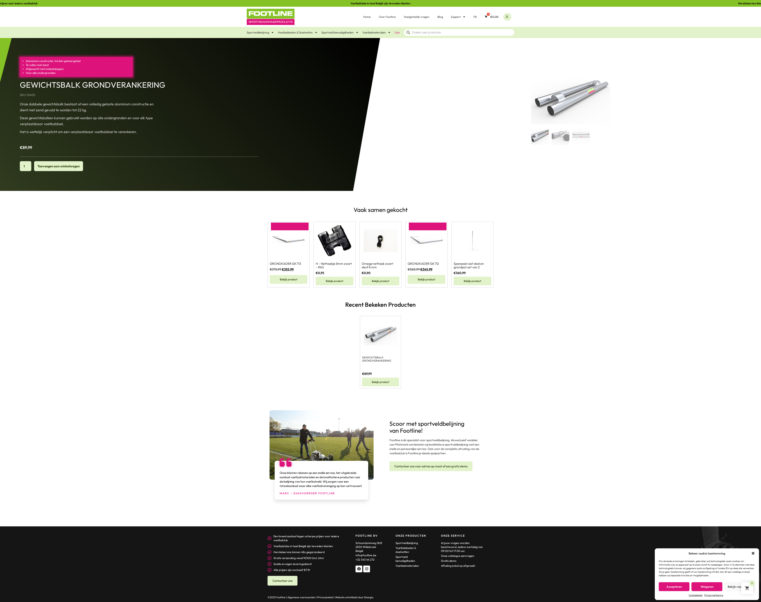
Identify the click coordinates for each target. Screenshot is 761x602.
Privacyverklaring (713, 595)
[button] (753, 553)
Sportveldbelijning (258, 32)
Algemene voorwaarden (301, 597)
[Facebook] (359, 569)
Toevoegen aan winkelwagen (58, 166)
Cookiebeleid (695, 595)
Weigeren (707, 587)
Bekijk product (288, 279)
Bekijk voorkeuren (739, 587)
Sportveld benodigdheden (337, 32)
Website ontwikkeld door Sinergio (354, 597)
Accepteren (674, 587)
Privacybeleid (325, 597)
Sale (397, 32)
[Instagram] (366, 569)
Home (367, 17)
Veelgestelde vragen (416, 17)
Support (456, 17)
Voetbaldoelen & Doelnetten (295, 32)
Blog (440, 17)
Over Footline (387, 17)
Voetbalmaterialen (374, 32)
